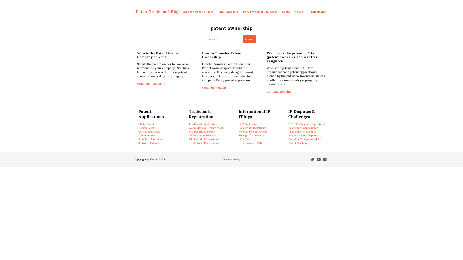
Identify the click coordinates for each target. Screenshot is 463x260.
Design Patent (146, 127)
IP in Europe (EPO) (250, 143)
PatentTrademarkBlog (158, 11)
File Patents (226, 12)
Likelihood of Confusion (203, 139)
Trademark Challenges (302, 131)
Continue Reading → (151, 83)
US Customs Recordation (204, 143)
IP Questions (316, 12)
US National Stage (149, 131)
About (298, 12)
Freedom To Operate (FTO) (305, 139)
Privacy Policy (231, 159)
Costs (286, 12)
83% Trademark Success (260, 12)
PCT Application (248, 124)
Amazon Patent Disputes (303, 135)
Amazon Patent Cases (198, 12)
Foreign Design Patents (253, 131)
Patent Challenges (299, 143)
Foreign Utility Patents (252, 127)
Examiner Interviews (150, 139)
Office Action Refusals (202, 135)
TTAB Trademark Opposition (306, 124)
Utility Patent (146, 124)
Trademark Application (203, 124)
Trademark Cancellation (303, 127)
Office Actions (147, 135)
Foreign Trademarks (251, 135)
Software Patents (148, 143)
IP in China (245, 139)
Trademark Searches (202, 131)
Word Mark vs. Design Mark (206, 127)
